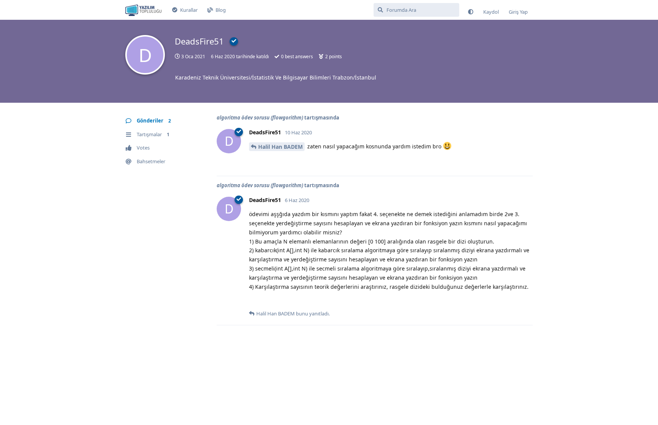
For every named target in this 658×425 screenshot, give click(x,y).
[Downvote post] (269, 162)
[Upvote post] (254, 162)
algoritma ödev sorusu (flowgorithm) (260, 117)
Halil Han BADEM (280, 146)
